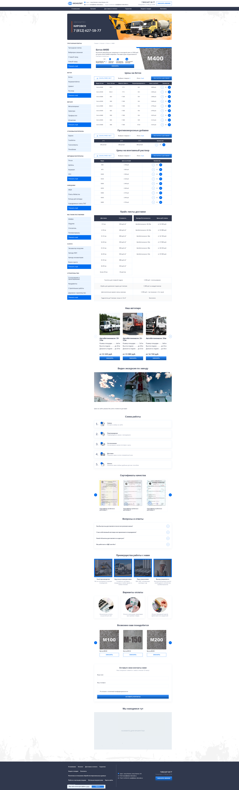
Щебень (71, 165)
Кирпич (70, 136)
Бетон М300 (100, 106)
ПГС (69, 174)
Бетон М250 (100, 101)
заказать (109, 654)
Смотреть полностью (102, 56)
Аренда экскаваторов (75, 257)
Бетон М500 (100, 124)
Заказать (115, 66)
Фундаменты (72, 284)
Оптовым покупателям (95, 780)
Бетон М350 (100, 110)
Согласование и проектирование (74, 278)
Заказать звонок (164, 3)
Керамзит (71, 169)
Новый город (72, 61)
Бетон (70, 77)
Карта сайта (109, 780)
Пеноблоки (72, 149)
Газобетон (71, 140)
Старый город (73, 57)
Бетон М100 (100, 87)
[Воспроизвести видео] (133, 387)
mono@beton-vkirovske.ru (96, 4)
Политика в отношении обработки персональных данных (87, 775)
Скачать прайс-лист (105, 78)
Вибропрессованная (75, 52)
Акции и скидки (146, 9)
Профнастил (72, 115)
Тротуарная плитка (75, 48)
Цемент (71, 86)
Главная (96, 43)
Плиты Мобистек (74, 194)
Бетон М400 (100, 115)
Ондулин (71, 223)
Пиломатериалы (74, 233)
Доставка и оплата (110, 9)
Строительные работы (76, 288)
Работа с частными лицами (77, 780)
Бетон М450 (100, 120)
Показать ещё (73, 66)
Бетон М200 (100, 96)
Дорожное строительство (77, 293)
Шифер (70, 219)
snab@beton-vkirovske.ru (121, 4)
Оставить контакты (133, 696)
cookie (87, 786)
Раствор (71, 91)
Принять (98, 786)
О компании (76, 9)
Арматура (71, 111)
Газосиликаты (73, 145)
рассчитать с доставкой (161, 78)
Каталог (93, 9)
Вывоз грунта (73, 262)
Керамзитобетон (74, 82)
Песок (70, 160)
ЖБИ (70, 190)
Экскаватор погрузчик (75, 248)
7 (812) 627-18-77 (148, 2)
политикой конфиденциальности (118, 691)
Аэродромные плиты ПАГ (77, 203)
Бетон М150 (100, 92)
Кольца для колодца (75, 199)
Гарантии (128, 9)
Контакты (163, 9)
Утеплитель (72, 228)
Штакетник (72, 120)
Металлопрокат (73, 106)
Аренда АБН (72, 253)
